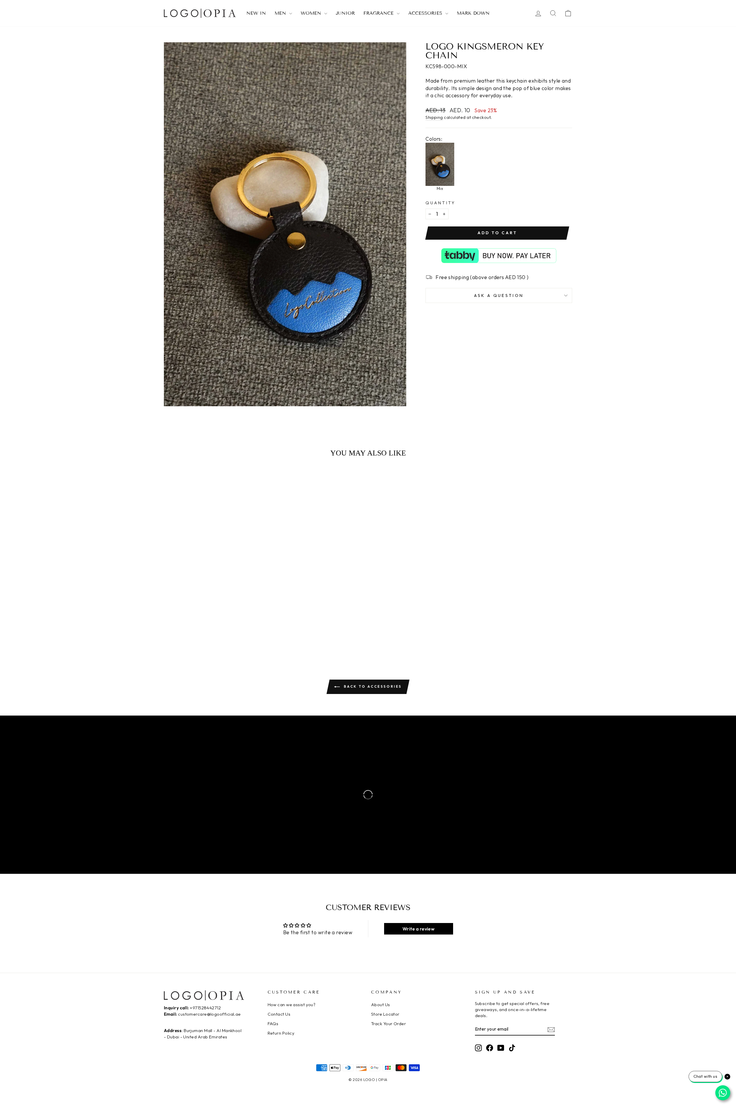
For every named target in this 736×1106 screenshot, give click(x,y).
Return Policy (281, 1033)
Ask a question (499, 295)
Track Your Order (388, 1023)
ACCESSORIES (426, 13)
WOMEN (312, 13)
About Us (380, 1004)
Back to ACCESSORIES (372, 686)
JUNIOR (345, 13)
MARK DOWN (473, 13)
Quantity (440, 202)
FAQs (273, 1023)
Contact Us (279, 1014)
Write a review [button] (418, 929)
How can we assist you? (292, 1004)
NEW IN (256, 13)
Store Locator (385, 1014)
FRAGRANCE (379, 13)
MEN (281, 13)
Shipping (434, 117)
